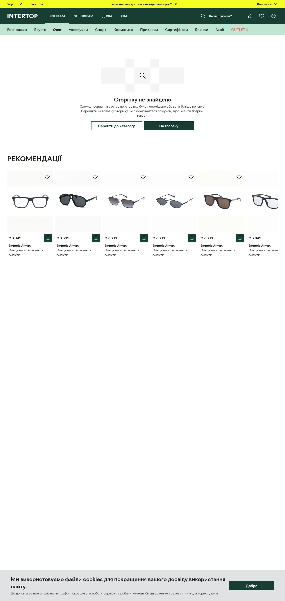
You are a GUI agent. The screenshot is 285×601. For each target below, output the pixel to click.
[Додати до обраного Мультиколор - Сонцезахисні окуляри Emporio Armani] (47, 176)
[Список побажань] (261, 16)
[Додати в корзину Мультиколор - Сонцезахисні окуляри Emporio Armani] (48, 238)
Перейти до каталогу (116, 126)
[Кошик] (273, 16)
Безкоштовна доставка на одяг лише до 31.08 (143, 4)
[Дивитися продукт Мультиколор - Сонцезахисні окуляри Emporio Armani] (30, 201)
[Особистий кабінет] (249, 16)
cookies (93, 579)
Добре (251, 585)
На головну (168, 126)
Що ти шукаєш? (220, 16)
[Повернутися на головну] (22, 16)
